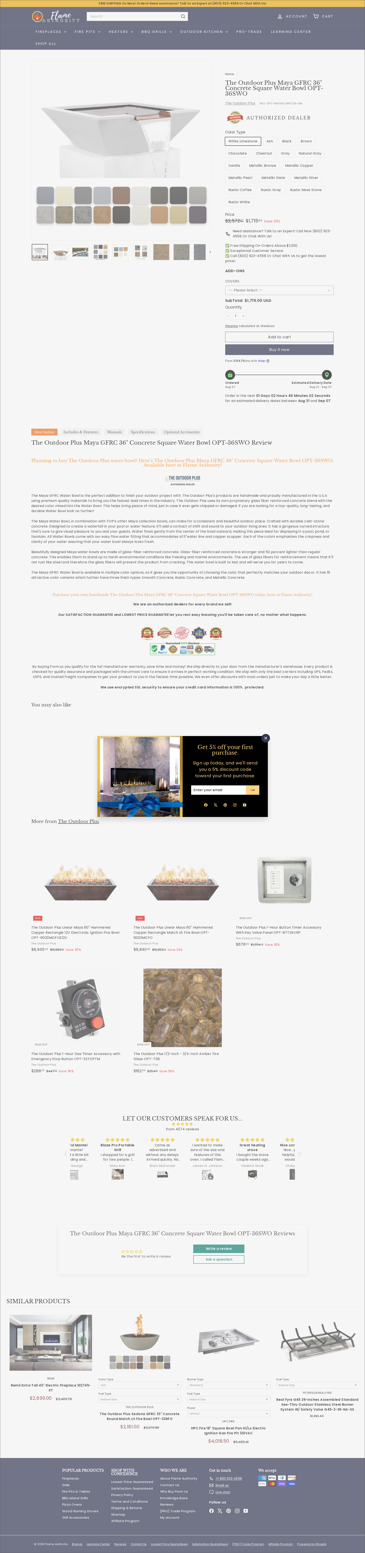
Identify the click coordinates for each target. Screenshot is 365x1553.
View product (50, 1347)
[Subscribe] (252, 790)
